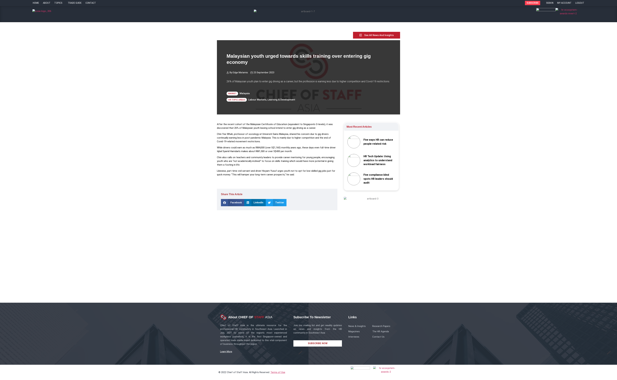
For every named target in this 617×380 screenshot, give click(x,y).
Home (36, 3)
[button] (232, 202)
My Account (564, 3)
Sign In (549, 3)
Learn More (226, 351)
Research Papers (381, 326)
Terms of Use (277, 372)
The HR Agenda (380, 331)
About (46, 3)
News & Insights (357, 326)
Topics (58, 3)
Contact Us (378, 336)
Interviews (353, 336)
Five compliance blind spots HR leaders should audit (378, 178)
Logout (579, 3)
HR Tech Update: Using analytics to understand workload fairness (377, 160)
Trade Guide (75, 3)
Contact (90, 3)
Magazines (354, 331)
